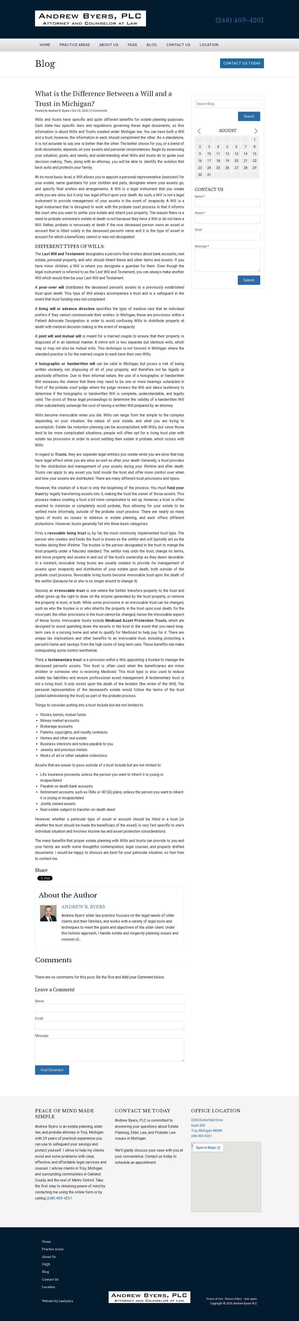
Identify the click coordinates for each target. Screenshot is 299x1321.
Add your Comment (137, 977)
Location (209, 45)
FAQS (132, 45)
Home (45, 45)
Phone (200, 213)
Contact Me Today (142, 1110)
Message (42, 1036)
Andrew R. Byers (59, 110)
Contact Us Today (242, 63)
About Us (108, 45)
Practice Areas (75, 45)
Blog (152, 45)
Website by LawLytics (57, 1301)
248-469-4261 (201, 1136)
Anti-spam (250, 1298)
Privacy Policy (233, 1298)
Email (39, 1018)
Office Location (216, 1110)
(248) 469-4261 (240, 20)
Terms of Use (214, 1298)
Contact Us (178, 45)
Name (39, 1001)
